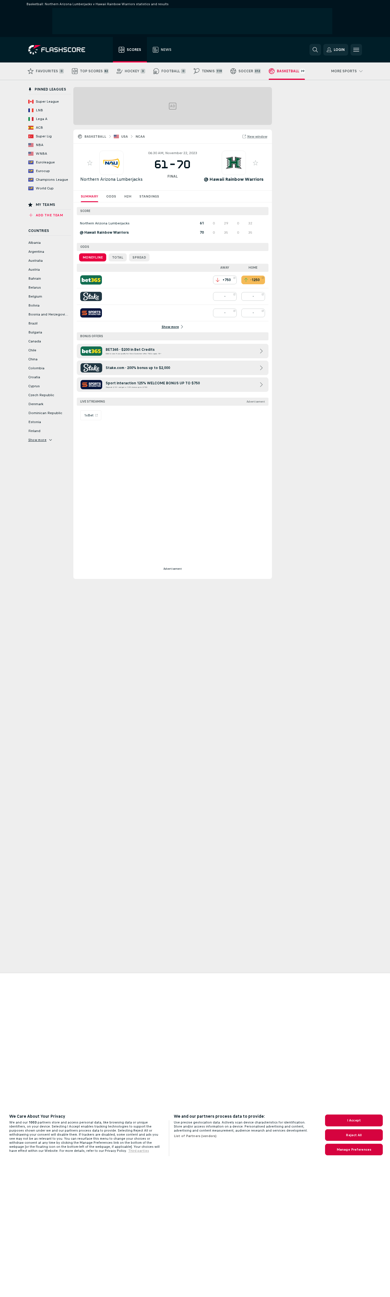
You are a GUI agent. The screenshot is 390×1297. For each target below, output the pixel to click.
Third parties (138, 1151)
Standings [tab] (149, 196)
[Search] (315, 50)
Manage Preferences (354, 1149)
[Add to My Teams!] (89, 162)
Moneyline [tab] (93, 257)
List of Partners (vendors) (195, 1136)
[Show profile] (111, 163)
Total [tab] (117, 257)
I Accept (354, 1120)
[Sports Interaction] (91, 313)
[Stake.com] (91, 296)
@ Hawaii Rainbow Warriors (234, 179)
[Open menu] (356, 50)
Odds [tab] (111, 196)
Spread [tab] (139, 257)
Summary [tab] (89, 196)
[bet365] (91, 280)
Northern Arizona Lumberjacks (111, 179)
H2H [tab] (127, 196)
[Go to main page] (60, 49)
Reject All (354, 1135)
